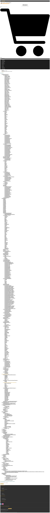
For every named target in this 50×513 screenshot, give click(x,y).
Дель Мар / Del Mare (8, 87)
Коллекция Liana (7, 137)
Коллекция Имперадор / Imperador (10, 295)
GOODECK (4, 433)
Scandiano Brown (7, 394)
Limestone (6, 345)
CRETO (4, 134)
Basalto (6, 219)
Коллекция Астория (8, 177)
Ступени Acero (7, 406)
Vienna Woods (7, 324)
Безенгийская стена (9, 441)
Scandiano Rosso (7, 395)
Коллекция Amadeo (8, 187)
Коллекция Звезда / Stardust (9, 294)
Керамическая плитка (5, 74)
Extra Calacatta (7, 224)
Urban (5, 245)
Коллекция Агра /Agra (8, 285)
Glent (5, 120)
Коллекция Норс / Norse (8, 300)
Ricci (5, 236)
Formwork (6, 119)
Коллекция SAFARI (7, 155)
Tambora (6, 387)
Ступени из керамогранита (6, 404)
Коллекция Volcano (7, 366)
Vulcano (6, 246)
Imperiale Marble (7, 227)
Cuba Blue (6, 337)
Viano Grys (6, 400)
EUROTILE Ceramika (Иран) (7, 278)
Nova (5, 124)
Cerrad (4, 405)
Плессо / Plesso (7, 98)
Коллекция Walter (7, 277)
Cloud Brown (6, 388)
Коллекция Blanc (7, 173)
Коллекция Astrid (7, 172)
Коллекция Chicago (8, 189)
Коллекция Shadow (8, 325)
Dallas (5, 338)
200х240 (4, 201)
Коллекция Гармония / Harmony (9, 292)
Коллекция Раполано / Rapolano (9, 302)
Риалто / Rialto (7, 100)
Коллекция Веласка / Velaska (9, 289)
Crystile (6, 279)
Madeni (6, 281)
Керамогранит (4, 198)
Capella (6, 164)
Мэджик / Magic (7, 94)
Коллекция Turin (7, 276)
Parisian (6, 184)
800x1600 (4, 212)
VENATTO (4, 410)
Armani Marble (7, 332)
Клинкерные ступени (4, 70)
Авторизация (3, 1)
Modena (6, 424)
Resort (6, 128)
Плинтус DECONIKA (6, 463)
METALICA (6, 377)
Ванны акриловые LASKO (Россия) (11, 476)
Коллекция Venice (7, 195)
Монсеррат (7, 449)
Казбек (7, 447)
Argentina (6, 331)
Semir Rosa (6, 398)
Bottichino (6, 220)
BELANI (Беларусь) (6, 253)
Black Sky (6, 334)
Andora (6, 217)
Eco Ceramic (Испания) (6, 156)
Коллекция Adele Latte (8, 186)
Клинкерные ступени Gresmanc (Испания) (7, 71)
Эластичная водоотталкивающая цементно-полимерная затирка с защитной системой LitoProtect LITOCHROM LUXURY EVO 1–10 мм (24, 471)
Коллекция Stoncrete (8, 275)
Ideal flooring (5, 416)
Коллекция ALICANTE (8, 144)
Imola (5, 226)
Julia (5, 122)
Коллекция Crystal (7, 313)
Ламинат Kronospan (6, 459)
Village (6, 133)
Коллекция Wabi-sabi (8, 175)
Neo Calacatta (7, 230)
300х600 (4, 205)
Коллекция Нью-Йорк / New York (9, 301)
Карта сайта (3, 494)
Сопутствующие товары (5, 464)
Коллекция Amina (7, 158)
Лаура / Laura (7, 91)
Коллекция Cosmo (7, 361)
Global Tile (4, 160)
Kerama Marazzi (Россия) (6, 315)
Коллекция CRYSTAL (8, 148)
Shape (5, 130)
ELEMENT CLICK (7, 428)
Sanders (6, 129)
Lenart (6, 344)
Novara (6, 425)
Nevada (6, 231)
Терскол (7, 451)
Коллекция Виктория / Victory (9, 290)
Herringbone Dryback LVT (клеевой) (10, 423)
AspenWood (6, 372)
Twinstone (6, 357)
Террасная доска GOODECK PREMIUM (10, 434)
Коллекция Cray (7, 259)
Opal (5, 233)
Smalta (6, 131)
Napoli (5, 123)
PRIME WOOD (7, 417)
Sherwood (6, 240)
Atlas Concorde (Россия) (6, 251)
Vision (5, 171)
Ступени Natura (7, 408)
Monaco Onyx (7, 348)
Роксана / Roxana (7, 104)
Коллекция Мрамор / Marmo (9, 299)
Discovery (6, 421)
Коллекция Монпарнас (8, 178)
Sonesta (6, 170)
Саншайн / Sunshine (8, 105)
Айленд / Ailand (7, 75)
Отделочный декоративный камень (7, 436)
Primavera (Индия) (6, 368)
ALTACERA (4, 111)
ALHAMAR (6, 375)
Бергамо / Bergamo (7, 78)
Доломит (7, 446)
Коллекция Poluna (7, 142)
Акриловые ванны (7, 475)
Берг (7, 442)
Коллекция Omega (7, 269)
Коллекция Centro (7, 264)
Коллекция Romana (8, 272)
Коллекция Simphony (8, 274)
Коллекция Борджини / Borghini (9, 288)
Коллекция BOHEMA (8, 145)
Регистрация (3, 0)
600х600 (4, 210)
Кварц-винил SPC (4, 411)
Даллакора (7, 444)
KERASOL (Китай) (5, 317)
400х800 (4, 206)
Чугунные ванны (7, 478)
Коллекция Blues (7, 188)
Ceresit (4, 466)
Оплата (3, 488)
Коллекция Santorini (8, 273)
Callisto (6, 419)
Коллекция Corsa (7, 265)
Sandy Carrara (7, 353)
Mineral (6, 347)
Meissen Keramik (5, 358)
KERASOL (4, 181)
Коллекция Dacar (7, 191)
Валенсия (7, 443)
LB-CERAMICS (5, 183)
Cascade (6, 336)
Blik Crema (6, 114)
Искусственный (5, 438)
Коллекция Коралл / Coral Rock (9, 296)
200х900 (4, 203)
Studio (6, 355)
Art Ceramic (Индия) (6, 250)
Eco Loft (6, 166)
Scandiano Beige (7, 393)
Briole (5, 115)
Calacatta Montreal (7, 335)
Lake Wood (6, 370)
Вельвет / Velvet (7, 82)
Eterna (6, 118)
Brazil (5, 221)
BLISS (5, 323)
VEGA (5, 379)
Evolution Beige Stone (8, 383)
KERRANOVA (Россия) (6, 318)
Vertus (6, 132)
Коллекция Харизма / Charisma (9, 307)
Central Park (6, 319)
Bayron (6, 112)
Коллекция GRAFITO (8, 152)
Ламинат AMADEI (5, 458)
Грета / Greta (6, 85)
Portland (6, 126)
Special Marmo (7, 354)
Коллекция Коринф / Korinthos (9, 297)
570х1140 (4, 209)
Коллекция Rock (7, 271)
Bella (5, 113)
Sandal (6, 237)
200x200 (4, 200)
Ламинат (3, 457)
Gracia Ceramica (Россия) (6, 309)
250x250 (4, 204)
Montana (6, 320)
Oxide (5, 234)
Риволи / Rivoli (7, 101)
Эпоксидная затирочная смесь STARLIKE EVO (11, 472)
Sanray (6, 239)
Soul (5, 241)
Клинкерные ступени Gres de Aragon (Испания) (10, 380)
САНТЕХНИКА (4, 473)
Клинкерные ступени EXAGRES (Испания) (9, 374)
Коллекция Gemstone (8, 192)
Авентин (7, 439)
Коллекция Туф (7, 180)
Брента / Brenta (7, 81)
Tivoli (5, 356)
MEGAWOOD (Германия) (6, 435)
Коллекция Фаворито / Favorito (9, 306)
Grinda (6, 225)
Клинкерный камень (6, 454)
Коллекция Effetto (7, 136)
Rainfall (6, 127)
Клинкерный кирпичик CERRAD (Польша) (9, 403)
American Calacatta (7, 329)
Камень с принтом (6, 437)
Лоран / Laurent (7, 92)
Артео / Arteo (7, 77)
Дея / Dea (6, 88)
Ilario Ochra (6, 391)
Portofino (6, 258)
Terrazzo (6, 243)
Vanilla (6, 282)
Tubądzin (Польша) (6, 197)
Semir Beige (6, 396)
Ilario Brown (6, 390)
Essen (5, 168)
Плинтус (3, 462)
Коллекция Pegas (7, 364)
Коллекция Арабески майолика (9, 176)
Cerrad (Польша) (5, 254)
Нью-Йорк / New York (8, 96)
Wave (5, 247)
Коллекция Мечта (7, 298)
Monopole (4, 185)
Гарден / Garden (7, 84)
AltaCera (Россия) (5, 249)
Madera (6, 229)
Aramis (6, 360)
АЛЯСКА (4, 431)
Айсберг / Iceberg (7, 76)
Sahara (6, 238)
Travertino (6, 244)
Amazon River (7, 328)
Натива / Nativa (7, 95)
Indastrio (6, 228)
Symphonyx (6, 252)
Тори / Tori (6, 109)
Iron (5, 343)
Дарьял (7, 445)
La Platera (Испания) (6, 321)
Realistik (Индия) (5, 369)
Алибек (7, 440)
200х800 (4, 202)
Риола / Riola (6, 102)
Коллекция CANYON (8, 146)
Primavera (4, 418)
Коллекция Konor (7, 193)
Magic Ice (6, 371)
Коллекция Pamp (7, 140)
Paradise (6, 125)
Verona (6, 283)
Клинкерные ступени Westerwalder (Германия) (10, 401)
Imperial (6, 342)
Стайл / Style (6, 107)
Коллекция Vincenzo (8, 196)
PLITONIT (4, 468)
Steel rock (6, 242)
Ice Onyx (6, 341)
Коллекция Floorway (8, 460)
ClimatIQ (4, 456)
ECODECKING (5, 432)
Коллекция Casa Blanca (8, 311)
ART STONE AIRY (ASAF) (8, 414)
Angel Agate (6, 330)
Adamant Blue (7, 326)
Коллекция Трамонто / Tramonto (9, 305)
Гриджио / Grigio (7, 86)
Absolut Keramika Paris (8, 213)
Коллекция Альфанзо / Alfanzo (9, 286)
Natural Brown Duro (7, 392)
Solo (5, 169)
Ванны (4, 474)
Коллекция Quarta (7, 174)
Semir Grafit (6, 397)
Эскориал (7, 453)
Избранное (3, 498)
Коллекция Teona (7, 365)
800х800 (4, 211)
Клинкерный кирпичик (5, 402)
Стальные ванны (7, 477)
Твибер (7, 450)
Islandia (6, 121)
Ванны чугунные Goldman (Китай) (11, 479)
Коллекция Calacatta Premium (9, 263)
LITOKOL (4, 467)
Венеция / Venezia (7, 83)
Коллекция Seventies (8, 143)
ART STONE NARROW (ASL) (8, 415)
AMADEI (4, 412)
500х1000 (4, 208)
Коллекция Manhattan (8, 194)
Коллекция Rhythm (7, 159)
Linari (5, 346)
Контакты (3, 493)
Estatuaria (6, 182)
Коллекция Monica (7, 139)
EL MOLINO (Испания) (6, 157)
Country (6, 222)
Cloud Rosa (6, 389)
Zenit (5, 367)
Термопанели (4, 430)
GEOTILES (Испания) (6, 284)
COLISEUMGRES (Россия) (6, 256)
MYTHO (6, 381)
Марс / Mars (6, 93)
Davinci (6, 339)
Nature (6, 385)
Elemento (6, 116)
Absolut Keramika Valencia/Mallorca (10, 214)
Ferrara (6, 422)
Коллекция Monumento (8, 314)
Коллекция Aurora (7, 135)
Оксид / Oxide (7, 97)
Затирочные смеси (4, 469)
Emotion (6, 167)
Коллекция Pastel (7, 141)
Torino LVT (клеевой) (8, 426)
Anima (6, 162)
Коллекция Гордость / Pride (9, 293)
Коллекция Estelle (7, 267)
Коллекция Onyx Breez (8, 270)
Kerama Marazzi (5, 409)
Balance (6, 163)
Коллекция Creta (7, 362)
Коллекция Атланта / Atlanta (9, 287)
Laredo (6, 384)
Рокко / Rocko (7, 103)
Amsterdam (6, 216)
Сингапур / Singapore (8, 106)
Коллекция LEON (7, 153)
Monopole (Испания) (6, 359)
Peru (5, 235)
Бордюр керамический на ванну (8, 465)
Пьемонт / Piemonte (8, 99)
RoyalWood (6, 373)
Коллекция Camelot (8, 310)
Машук (7, 448)
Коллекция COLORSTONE (8, 147)
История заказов (4, 499)
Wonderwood (7, 248)
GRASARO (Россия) (6, 312)
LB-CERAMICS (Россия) (6, 322)
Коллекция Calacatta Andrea (9, 262)
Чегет (7, 452)
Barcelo (6, 333)
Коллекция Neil (7, 363)
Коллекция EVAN (7, 150)
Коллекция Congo (7, 190)
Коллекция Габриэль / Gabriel (9, 291)
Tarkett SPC (5, 427)
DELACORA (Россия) (6, 261)
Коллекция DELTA (7, 149)
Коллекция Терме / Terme (8, 304)
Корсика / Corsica (7, 89)
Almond (6, 215)
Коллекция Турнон (7, 179)
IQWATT (4, 455)
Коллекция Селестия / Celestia (9, 303)
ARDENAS (6, 376)
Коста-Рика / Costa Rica (8, 90)
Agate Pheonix (7, 327)
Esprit (5, 117)
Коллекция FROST (7, 151)
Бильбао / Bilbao (7, 79)
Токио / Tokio (7, 108)
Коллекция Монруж (8, 316)
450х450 (4, 207)
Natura (6, 257)
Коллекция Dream (7, 266)
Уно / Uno (6, 110)
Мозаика (3, 429)
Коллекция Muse (7, 268)
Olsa (5, 232)
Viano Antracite (7, 399)
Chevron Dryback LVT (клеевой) (9, 420)
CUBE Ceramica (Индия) (6, 260)
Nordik (6, 350)
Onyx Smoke (6, 351)
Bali (5, 218)
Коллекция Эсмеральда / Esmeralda (10, 308)
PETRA (6, 378)
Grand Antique (7, 340)
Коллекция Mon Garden (8, 138)
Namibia (6, 349)
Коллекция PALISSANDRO (8, 154)
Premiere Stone (7, 352)
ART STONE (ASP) (7, 413)
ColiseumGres (5, 407)
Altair (5, 255)
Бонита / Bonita (7, 80)
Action (6, 161)
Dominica (6, 165)
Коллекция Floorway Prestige (9, 461)
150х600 (4, 199)
